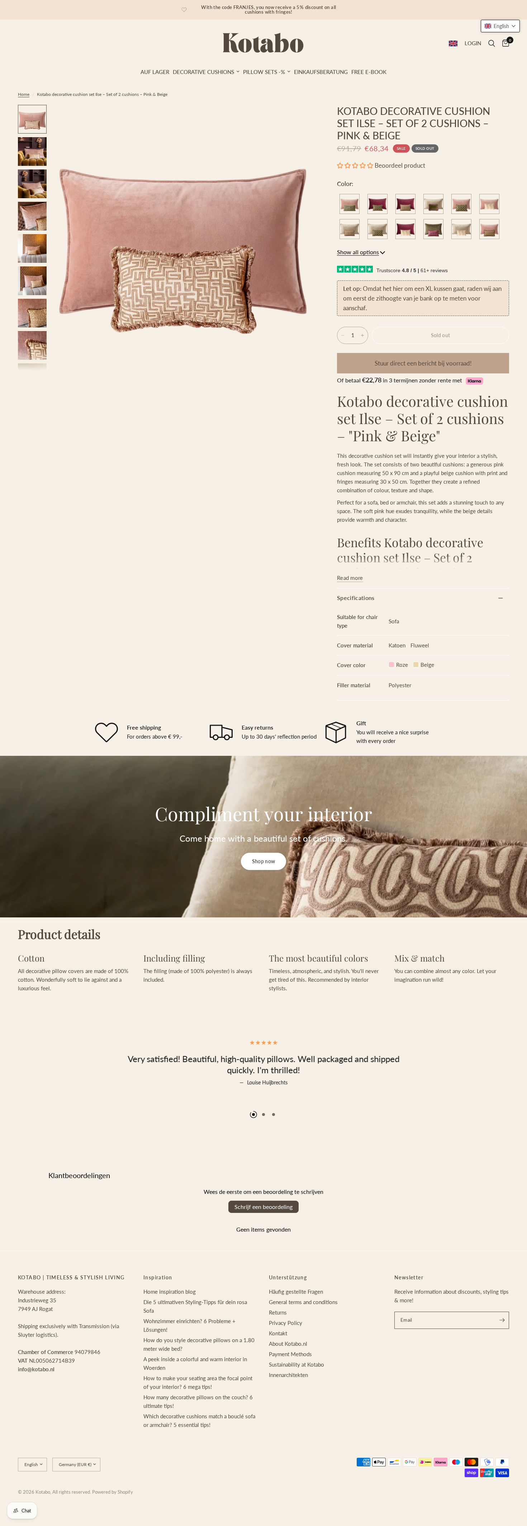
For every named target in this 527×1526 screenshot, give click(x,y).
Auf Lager (155, 72)
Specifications (355, 597)
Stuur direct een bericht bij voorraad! (423, 363)
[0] (504, 43)
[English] (453, 43)
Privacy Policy (285, 1350)
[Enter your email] (502, 1348)
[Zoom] (300, 120)
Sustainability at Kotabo (296, 1392)
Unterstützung (288, 1305)
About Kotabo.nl (288, 1371)
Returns (278, 1340)
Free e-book (368, 72)
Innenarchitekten (288, 1402)
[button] (355, 165)
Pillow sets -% (264, 72)
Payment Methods (290, 1381)
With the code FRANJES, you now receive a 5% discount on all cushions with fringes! (268, 9)
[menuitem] (155, 72)
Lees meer (264, 1098)
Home (23, 94)
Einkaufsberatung (321, 72)
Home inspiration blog (169, 1319)
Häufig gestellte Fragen (296, 1319)
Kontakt (278, 1361)
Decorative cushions (203, 72)
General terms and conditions (303, 1329)
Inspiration (157, 1305)
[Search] (492, 43)
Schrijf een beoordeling (263, 1234)
